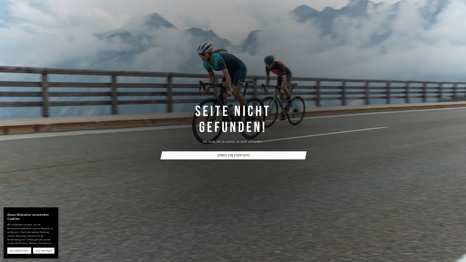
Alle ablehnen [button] (44, 250)
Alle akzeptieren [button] (19, 250)
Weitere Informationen (40, 243)
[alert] (31, 232)
